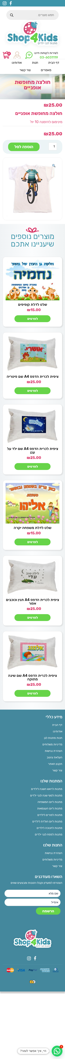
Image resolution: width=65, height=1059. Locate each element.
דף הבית (57, 725)
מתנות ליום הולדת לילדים (47, 821)
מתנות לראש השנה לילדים (46, 789)
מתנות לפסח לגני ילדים (48, 834)
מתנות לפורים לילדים (49, 815)
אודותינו (57, 731)
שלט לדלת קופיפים (32, 304)
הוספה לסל (23, 146)
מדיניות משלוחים (52, 744)
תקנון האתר (55, 764)
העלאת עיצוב (54, 757)
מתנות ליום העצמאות (49, 808)
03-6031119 (49, 57)
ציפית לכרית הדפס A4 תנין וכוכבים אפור (32, 601)
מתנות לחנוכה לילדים (49, 828)
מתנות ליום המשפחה (50, 802)
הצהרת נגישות (53, 751)
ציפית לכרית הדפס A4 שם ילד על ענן (32, 450)
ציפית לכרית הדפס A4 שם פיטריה (32, 376)
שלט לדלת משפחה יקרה (32, 528)
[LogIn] (17, 55)
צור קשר (57, 770)
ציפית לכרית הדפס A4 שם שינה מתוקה (32, 677)
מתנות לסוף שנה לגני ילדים (46, 795)
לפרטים (32, 319)
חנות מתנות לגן (53, 738)
